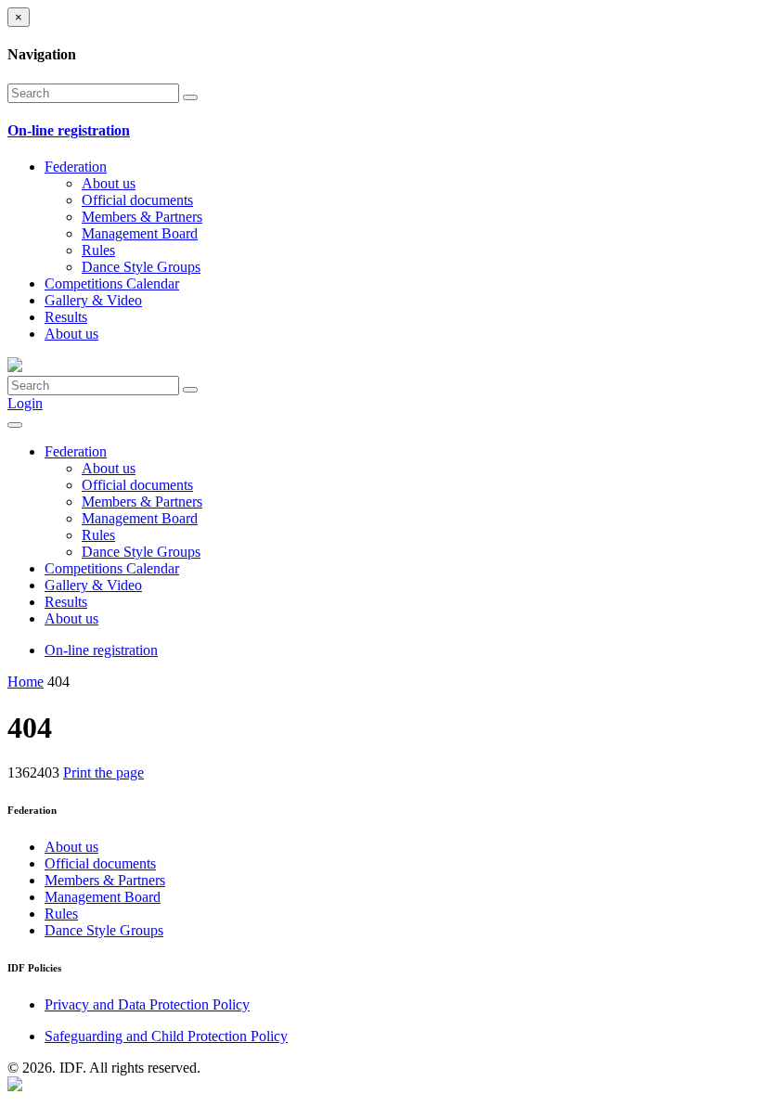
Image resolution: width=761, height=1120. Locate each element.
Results (66, 317)
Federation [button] (76, 166)
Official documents (137, 200)
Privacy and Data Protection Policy (147, 1004)
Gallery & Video (93, 300)
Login (25, 403)
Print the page (103, 772)
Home (25, 681)
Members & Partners (142, 217)
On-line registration (101, 650)
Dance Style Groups (141, 267)
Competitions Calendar (112, 283)
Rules (98, 250)
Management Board (140, 233)
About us (108, 183)
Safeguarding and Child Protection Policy (166, 1036)
